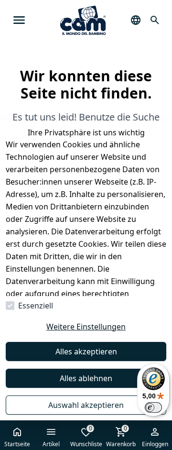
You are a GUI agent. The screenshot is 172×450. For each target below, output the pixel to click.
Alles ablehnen (86, 378)
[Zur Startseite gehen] (83, 20)
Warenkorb (121, 436)
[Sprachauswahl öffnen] (135, 20)
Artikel (51, 444)
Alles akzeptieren (86, 351)
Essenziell (35, 305)
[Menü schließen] (19, 20)
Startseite (17, 444)
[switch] (153, 407)
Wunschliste (86, 436)
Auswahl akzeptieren (86, 405)
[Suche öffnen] (154, 20)
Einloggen (155, 444)
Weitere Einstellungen (86, 326)
